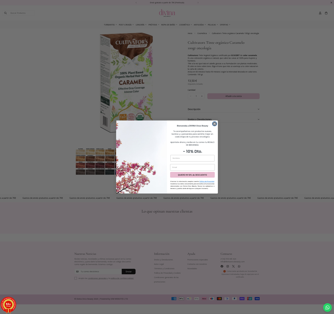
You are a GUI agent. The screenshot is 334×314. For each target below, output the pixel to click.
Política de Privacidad (206, 181)
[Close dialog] (214, 124)
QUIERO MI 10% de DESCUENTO (192, 174)
